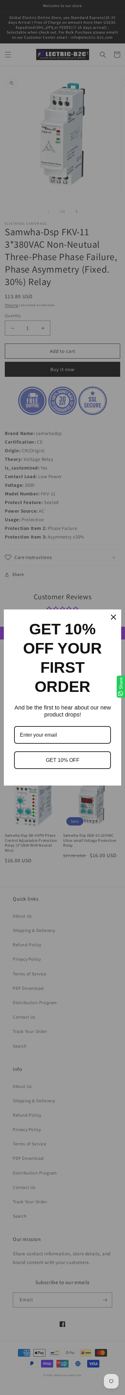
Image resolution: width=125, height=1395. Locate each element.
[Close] (113, 617)
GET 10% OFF (62, 760)
